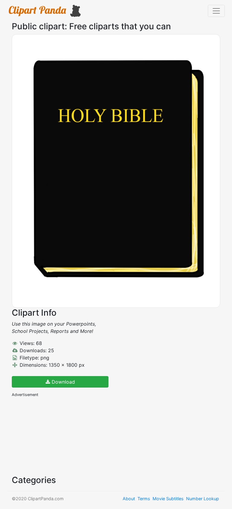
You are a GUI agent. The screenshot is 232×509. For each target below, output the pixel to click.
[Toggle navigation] (216, 11)
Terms (143, 498)
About (129, 498)
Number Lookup (202, 498)
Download (62, 382)
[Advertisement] (57, 435)
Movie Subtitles (168, 498)
